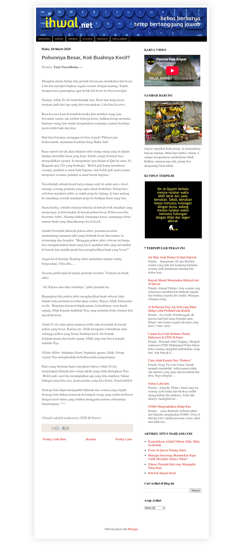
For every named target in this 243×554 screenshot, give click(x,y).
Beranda (91, 439)
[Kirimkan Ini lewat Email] (53, 428)
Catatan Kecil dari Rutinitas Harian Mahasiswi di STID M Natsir (169, 335)
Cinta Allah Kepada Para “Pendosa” (170, 360)
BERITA (59, 39)
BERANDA (44, 39)
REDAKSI (102, 39)
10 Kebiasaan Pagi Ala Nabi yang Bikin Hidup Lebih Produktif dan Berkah (172, 308)
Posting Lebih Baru (54, 439)
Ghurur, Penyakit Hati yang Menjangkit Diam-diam (172, 466)
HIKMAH (73, 39)
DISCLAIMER (120, 39)
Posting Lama (123, 439)
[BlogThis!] (57, 428)
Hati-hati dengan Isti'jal (162, 473)
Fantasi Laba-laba (158, 383)
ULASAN (87, 39)
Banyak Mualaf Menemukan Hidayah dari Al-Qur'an (173, 282)
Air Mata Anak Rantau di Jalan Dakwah (172, 257)
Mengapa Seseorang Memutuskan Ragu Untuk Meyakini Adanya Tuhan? (172, 457)
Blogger (133, 529)
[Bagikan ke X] (60, 428)
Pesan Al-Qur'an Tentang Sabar (167, 450)
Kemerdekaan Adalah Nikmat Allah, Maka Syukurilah (174, 443)
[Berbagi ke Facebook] (64, 428)
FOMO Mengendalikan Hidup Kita (169, 406)
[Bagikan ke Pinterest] (67, 428)
